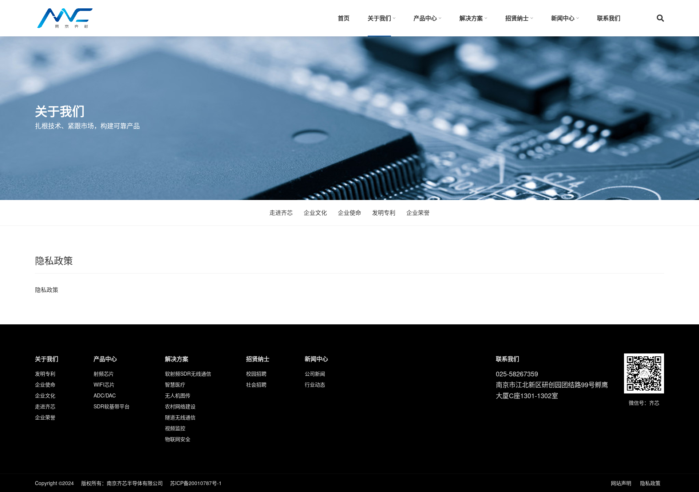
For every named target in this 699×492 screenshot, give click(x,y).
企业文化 (315, 212)
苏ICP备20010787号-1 (196, 483)
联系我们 (608, 18)
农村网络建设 (180, 406)
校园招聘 (256, 373)
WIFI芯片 (104, 384)
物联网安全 (177, 439)
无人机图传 (177, 395)
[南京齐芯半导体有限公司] (65, 17)
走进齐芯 (281, 212)
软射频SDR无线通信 (188, 373)
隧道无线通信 (180, 417)
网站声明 (621, 483)
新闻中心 (562, 18)
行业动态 (315, 384)
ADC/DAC (105, 395)
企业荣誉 (418, 212)
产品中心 (425, 18)
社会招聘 (256, 384)
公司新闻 (315, 373)
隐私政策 (650, 483)
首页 (344, 18)
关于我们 (379, 18)
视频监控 (175, 428)
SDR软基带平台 (112, 406)
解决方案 (471, 18)
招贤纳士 (517, 18)
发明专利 (383, 212)
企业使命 (349, 212)
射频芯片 (104, 373)
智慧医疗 (175, 384)
